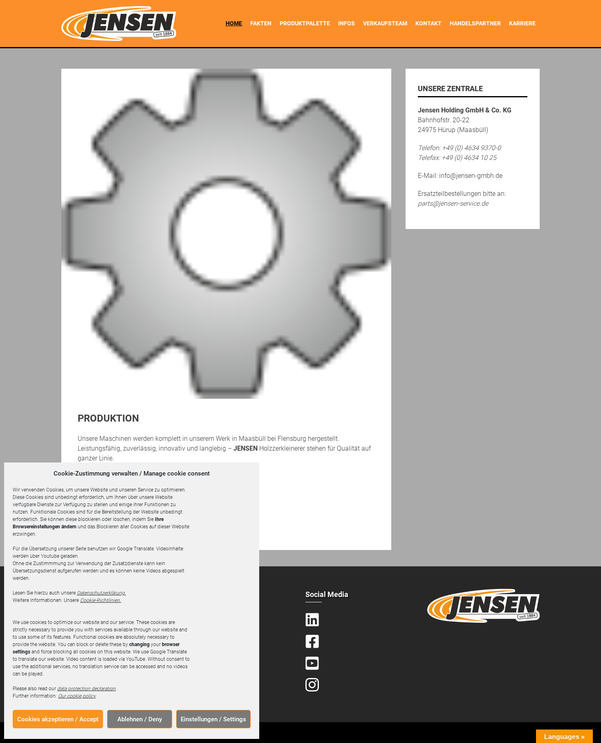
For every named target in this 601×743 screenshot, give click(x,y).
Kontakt (428, 23)
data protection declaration (86, 688)
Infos (346, 23)
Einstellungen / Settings (213, 719)
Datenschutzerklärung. (101, 593)
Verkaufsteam (385, 23)
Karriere (522, 23)
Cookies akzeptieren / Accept (58, 719)
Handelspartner (475, 23)
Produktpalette (305, 23)
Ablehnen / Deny (139, 719)
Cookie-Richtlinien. (100, 600)
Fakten (260, 23)
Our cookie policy (77, 696)
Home (234, 23)
